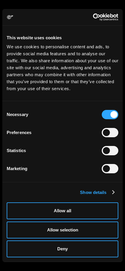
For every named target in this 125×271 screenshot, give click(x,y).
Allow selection (62, 229)
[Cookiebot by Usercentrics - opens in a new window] (92, 17)
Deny (62, 248)
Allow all (62, 210)
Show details (93, 192)
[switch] (110, 132)
